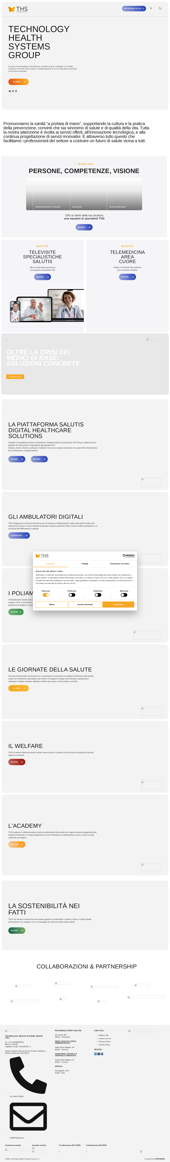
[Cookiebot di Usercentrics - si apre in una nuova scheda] (124, 556)
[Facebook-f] (16, 91)
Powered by (155, 1159)
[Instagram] (13, 91)
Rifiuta (51, 604)
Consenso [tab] (50, 564)
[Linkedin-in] (9, 91)
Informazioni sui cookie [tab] (119, 564)
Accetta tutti (118, 604)
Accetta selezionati (85, 604)
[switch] (72, 595)
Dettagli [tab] (85, 564)
